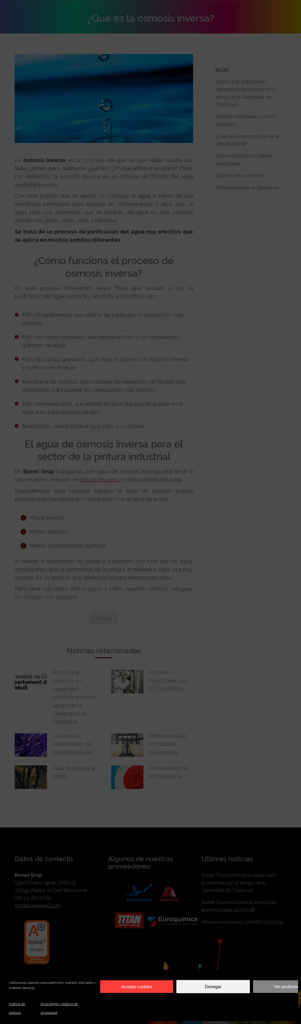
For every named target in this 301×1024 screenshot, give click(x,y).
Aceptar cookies (136, 986)
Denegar (213, 986)
